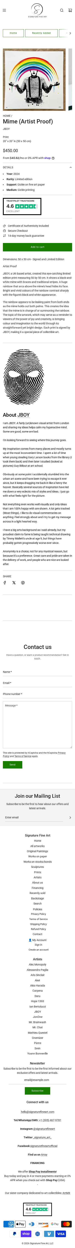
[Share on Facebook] (5, 583)
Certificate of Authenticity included (28, 225)
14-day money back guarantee (26, 235)
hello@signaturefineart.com (37, 1111)
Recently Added (41, 33)
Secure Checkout (18, 230)
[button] (70, 33)
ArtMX (66, 1193)
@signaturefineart (44, 1128)
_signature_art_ (42, 1137)
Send (13, 764)
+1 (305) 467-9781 (49, 1120)
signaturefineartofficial (43, 1146)
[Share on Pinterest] (23, 583)
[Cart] (70, 10)
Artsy (44, 1154)
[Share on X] (14, 583)
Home (13, 33)
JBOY (6, 128)
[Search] (62, 10)
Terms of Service (22, 756)
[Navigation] (4, 10)
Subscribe (37, 1090)
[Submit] (70, 817)
